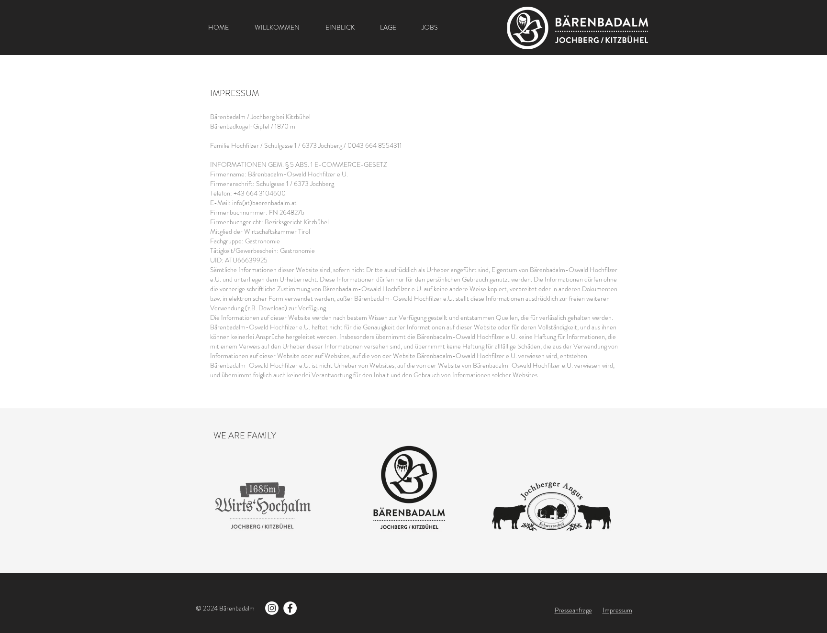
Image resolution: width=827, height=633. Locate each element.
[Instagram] (272, 608)
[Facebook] (290, 608)
